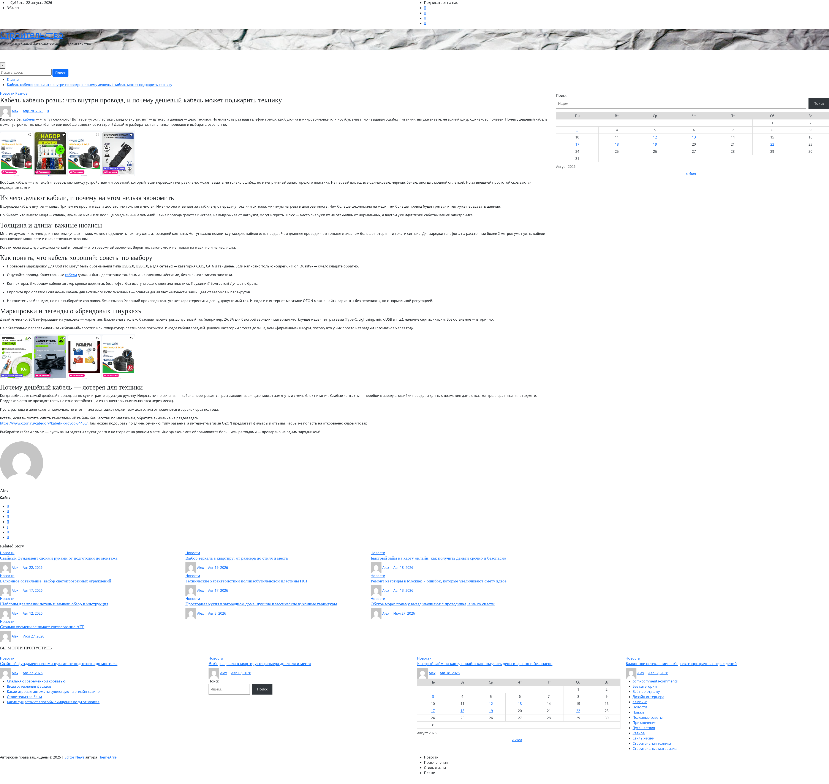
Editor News (74, 757)
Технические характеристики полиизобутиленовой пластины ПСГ (246, 581)
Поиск (60, 72)
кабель (29, 119)
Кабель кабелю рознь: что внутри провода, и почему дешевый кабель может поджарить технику (89, 84)
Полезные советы (648, 717)
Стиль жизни (189, 56)
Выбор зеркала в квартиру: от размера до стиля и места (236, 558)
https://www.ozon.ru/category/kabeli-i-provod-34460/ (44, 423)
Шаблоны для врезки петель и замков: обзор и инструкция (54, 603)
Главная (13, 79)
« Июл (691, 173)
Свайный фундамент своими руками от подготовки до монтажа (58, 558)
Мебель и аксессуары (114, 56)
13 (694, 137)
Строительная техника (652, 743)
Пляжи (638, 712)
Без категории (645, 686)
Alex (15, 111)
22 (772, 144)
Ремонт (168, 56)
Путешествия (147, 56)
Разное (639, 733)
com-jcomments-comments (655, 681)
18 (617, 144)
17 (577, 144)
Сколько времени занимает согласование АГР (42, 626)
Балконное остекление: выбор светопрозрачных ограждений (55, 581)
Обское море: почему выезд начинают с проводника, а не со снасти (433, 603)
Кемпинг (640, 702)
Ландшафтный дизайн (73, 56)
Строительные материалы (655, 748)
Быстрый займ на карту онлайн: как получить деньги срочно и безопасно (438, 558)
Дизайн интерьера (35, 56)
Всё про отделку (646, 691)
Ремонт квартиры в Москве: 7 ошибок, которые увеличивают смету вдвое (438, 581)
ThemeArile (107, 757)
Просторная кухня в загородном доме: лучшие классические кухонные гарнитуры (261, 603)
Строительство (31, 34)
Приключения (644, 722)
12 (655, 137)
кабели (71, 274)
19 (655, 144)
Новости (9, 56)
